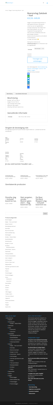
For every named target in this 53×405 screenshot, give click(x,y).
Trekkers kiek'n (8, 294)
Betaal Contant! (8, 224)
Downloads (7, 251)
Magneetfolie (8, 264)
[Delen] (37, 87)
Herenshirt (8, 281)
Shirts (6, 277)
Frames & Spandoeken (10, 256)
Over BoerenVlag (33, 387)
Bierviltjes (7, 228)
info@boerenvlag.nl (32, 333)
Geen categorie (8, 258)
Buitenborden (8, 241)
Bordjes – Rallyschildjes (15, 323)
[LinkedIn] (37, 83)
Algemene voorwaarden (34, 389)
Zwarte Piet (7, 307)
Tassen (7, 289)
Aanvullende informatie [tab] (21, 93)
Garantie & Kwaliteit (34, 391)
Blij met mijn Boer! (9, 230)
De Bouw (7, 245)
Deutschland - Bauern (10, 249)
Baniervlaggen (8, 219)
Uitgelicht (7, 298)
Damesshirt (9, 279)
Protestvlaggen (35, 68)
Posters (7, 271)
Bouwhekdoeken (9, 239)
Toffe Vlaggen (8, 292)
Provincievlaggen (9, 275)
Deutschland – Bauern (15, 354)
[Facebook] (37, 74)
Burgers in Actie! (9, 243)
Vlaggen (10, 10)
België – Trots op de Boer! (16, 345)
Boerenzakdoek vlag (42, 67)
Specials (41, 68)
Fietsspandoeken (9, 253)
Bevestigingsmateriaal (10, 226)
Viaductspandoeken (9, 300)
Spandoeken (8, 283)
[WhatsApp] (37, 76)
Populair (29, 68)
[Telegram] (37, 81)
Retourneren (32, 393)
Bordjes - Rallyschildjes (10, 237)
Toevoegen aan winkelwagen (37, 60)
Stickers (7, 287)
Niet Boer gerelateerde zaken (12, 266)
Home (6, 10)
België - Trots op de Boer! (11, 222)
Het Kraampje (8, 260)
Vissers (7, 302)
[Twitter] (37, 78)
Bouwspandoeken (10, 247)
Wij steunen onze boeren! (21, 403)
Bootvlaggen (8, 235)
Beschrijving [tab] (9, 93)
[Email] (37, 85)
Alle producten (9, 318)
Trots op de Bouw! (9, 296)
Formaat (30, 49)
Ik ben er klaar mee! (9, 262)
